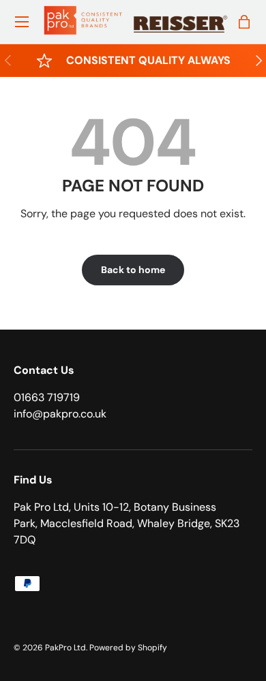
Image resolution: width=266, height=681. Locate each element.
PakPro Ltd (65, 647)
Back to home (133, 270)
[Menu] (22, 22)
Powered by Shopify (128, 647)
